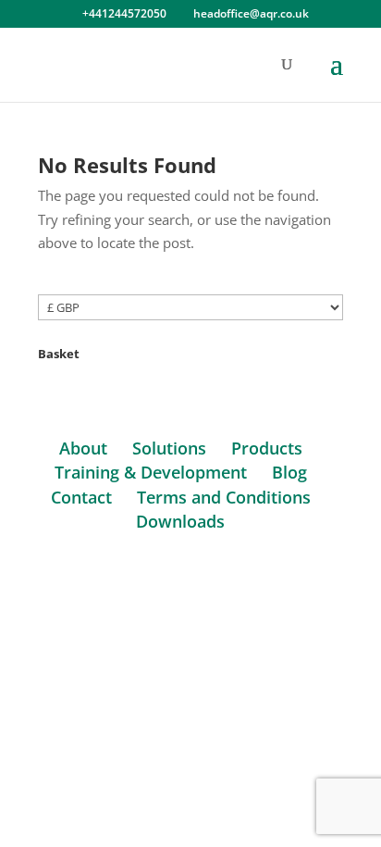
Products (266, 448)
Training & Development (151, 472)
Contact (81, 497)
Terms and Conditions (224, 497)
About (83, 448)
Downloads (180, 521)
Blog (289, 472)
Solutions (169, 448)
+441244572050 (124, 13)
